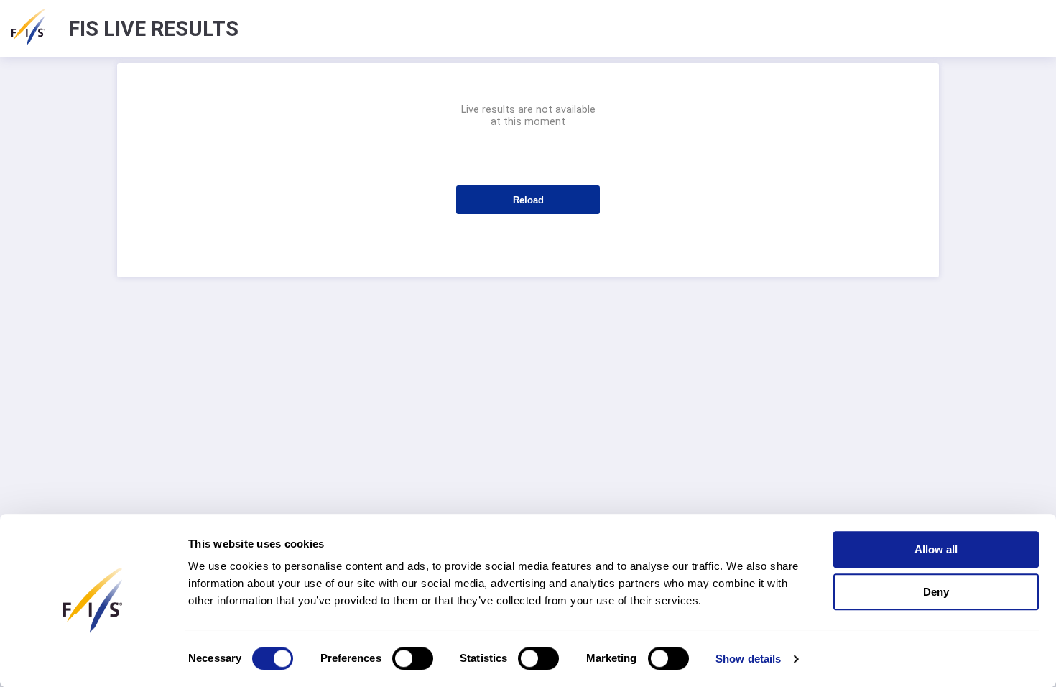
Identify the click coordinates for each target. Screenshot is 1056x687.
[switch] (412, 658)
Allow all (936, 549)
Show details (748, 659)
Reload (528, 200)
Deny (936, 592)
